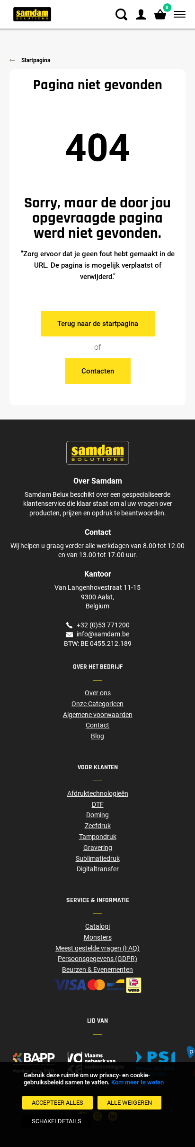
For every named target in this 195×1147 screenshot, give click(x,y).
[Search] (121, 14)
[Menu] (178, 14)
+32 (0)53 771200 (103, 625)
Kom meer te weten (137, 1082)
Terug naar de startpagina (97, 323)
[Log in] (141, 14)
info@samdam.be (103, 634)
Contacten (97, 371)
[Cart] (160, 14)
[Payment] (97, 985)
